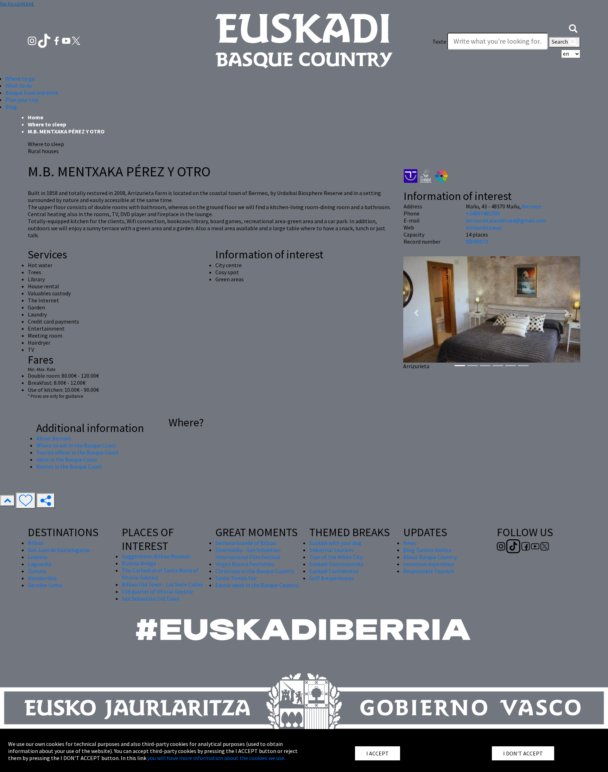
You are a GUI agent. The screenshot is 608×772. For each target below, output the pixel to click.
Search (560, 41)
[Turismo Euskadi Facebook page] (57, 40)
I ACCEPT (377, 753)
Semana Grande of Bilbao (245, 542)
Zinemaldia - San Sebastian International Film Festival (247, 553)
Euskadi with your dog (335, 542)
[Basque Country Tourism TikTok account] (44, 40)
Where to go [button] (20, 78)
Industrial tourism (331, 549)
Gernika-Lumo (45, 585)
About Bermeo (53, 438)
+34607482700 (483, 213)
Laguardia (39, 563)
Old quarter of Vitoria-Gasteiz (157, 591)
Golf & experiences (331, 578)
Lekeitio (38, 556)
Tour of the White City (335, 556)
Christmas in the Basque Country (254, 571)
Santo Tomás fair (236, 578)
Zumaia (37, 571)
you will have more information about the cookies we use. (216, 757)
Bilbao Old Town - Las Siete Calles (162, 584)
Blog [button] (11, 106)
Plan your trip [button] (21, 99)
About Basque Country (430, 556)
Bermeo (531, 206)
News (409, 542)
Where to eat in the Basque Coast (76, 445)
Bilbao (36, 542)
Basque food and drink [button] (31, 92)
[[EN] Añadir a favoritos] (26, 500)
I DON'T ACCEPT (523, 753)
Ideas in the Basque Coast (66, 459)
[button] (573, 27)
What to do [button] (18, 85)
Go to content (17, 3)
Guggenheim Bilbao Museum (156, 556)
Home (35, 117)
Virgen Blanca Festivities (244, 563)
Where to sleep (47, 124)
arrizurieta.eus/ (484, 227)
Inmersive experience (428, 563)
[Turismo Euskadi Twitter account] (76, 40)
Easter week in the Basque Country (256, 585)
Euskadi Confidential (334, 571)
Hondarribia (42, 578)
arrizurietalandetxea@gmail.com (506, 220)
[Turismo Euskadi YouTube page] (67, 40)
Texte (439, 41)
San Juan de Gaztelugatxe (59, 549)
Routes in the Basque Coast (69, 466)
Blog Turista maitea (427, 549)
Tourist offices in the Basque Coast (77, 452)
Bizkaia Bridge (139, 563)
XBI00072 (477, 241)
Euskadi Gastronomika (336, 563)
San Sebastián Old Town (150, 598)
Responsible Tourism (428, 571)
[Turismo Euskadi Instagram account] (32, 40)
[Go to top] (7, 500)
